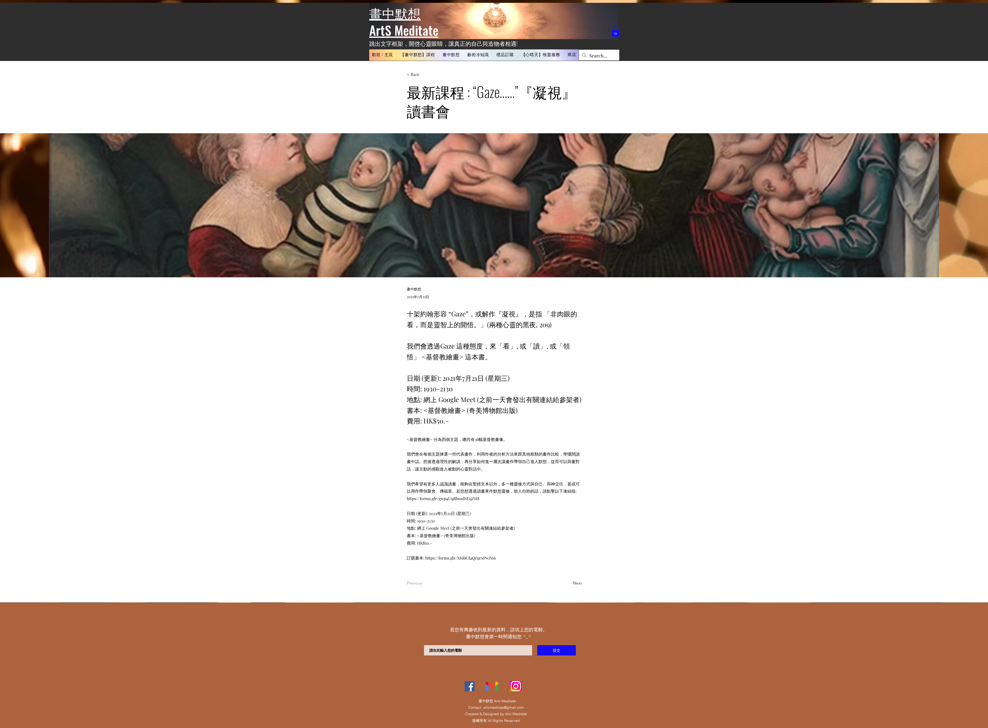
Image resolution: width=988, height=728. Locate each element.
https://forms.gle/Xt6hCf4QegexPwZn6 (460, 558)
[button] (418, 55)
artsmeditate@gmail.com (503, 707)
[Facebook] (470, 686)
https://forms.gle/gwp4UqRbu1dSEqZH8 (443, 498)
